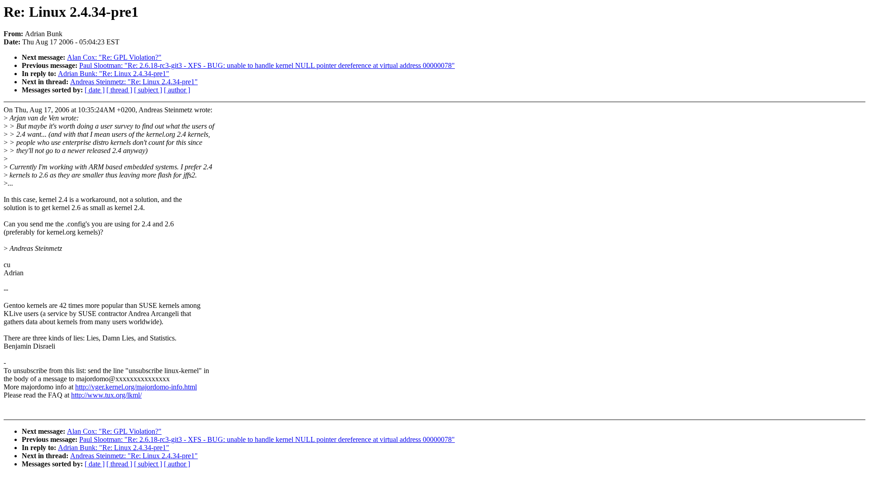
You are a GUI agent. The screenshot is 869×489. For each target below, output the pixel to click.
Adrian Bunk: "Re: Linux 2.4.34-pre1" (113, 73)
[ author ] (177, 90)
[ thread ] (119, 90)
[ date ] (95, 90)
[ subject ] (148, 90)
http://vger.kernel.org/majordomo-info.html (136, 387)
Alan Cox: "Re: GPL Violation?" (114, 57)
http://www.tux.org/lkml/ (106, 395)
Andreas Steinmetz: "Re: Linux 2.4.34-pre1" (134, 82)
